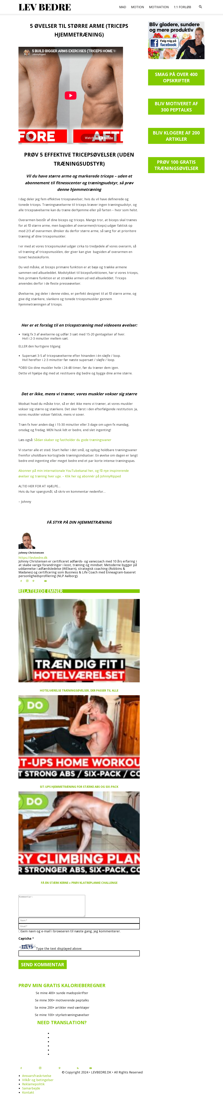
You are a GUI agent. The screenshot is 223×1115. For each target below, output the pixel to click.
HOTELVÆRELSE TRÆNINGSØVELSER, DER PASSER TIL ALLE (79, 690)
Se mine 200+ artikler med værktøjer (62, 1007)
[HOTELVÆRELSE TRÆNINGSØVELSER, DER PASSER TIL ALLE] (79, 640)
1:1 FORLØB (182, 7)
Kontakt (28, 1092)
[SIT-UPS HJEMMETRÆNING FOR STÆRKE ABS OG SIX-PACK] (79, 737)
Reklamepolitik (33, 1084)
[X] (39, 580)
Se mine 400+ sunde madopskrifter (62, 993)
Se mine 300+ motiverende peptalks (62, 1000)
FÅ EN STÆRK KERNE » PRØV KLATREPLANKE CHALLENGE (79, 883)
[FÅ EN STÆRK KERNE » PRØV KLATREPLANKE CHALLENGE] (79, 833)
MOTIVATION (159, 7)
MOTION (137, 7)
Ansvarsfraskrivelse (36, 1076)
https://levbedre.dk (32, 557)
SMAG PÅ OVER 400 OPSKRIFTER (176, 77)
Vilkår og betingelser (37, 1080)
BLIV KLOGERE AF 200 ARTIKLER (176, 136)
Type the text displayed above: (59, 948)
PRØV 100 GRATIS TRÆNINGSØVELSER (176, 165)
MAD (122, 7)
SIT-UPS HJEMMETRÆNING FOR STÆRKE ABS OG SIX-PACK (79, 787)
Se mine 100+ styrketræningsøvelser (62, 1015)
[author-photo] (26, 548)
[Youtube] (45, 581)
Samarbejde (31, 1088)
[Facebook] (21, 581)
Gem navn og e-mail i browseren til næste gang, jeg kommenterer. (71, 931)
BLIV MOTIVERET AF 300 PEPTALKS (176, 106)
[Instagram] (27, 581)
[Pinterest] (33, 581)
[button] (200, 7)
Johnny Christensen (31, 552)
